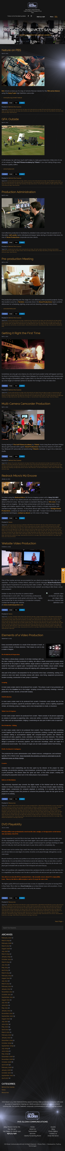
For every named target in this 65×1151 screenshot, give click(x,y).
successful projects (21, 324)
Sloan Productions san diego (23, 396)
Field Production (25, 810)
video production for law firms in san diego (30, 535)
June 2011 (5, 1005)
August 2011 (6, 1000)
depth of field (27, 527)
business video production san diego (15, 180)
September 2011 (7, 997)
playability (30, 907)
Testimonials (32, 1131)
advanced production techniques (15, 524)
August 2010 (6, 1019)
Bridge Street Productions (51, 524)
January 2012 (6, 989)
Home (32, 1127)
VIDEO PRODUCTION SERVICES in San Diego (48, 535)
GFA (2, 182)
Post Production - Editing (47, 810)
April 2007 (5, 1078)
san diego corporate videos (55, 182)
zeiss (6, 536)
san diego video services (31, 183)
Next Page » (59, 921)
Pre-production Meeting (17, 258)
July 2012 (5, 981)
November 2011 (7, 992)
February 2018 (6, 943)
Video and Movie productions (32, 324)
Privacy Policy (42, 1144)
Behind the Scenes (14, 107)
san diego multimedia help (34, 466)
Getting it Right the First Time (21, 333)
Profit (45, 811)
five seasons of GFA (54, 463)
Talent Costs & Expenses (56, 814)
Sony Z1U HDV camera (37, 533)
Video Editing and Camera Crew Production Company (42, 625)
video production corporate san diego (12, 535)
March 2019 (5, 940)
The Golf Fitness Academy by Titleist (45, 183)
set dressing (13, 324)
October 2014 (6, 959)
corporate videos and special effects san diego (11, 527)
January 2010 (6, 1038)
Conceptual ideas (27, 807)
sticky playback (47, 912)
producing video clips (15, 621)
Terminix (21, 302)
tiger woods (56, 183)
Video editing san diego (7, 185)
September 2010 (7, 1016)
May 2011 (5, 1008)
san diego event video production (19, 323)
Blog (53, 1129)
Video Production (13, 112)
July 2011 (5, 1002)
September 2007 (7, 1075)
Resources (12, 803)
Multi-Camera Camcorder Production (26, 403)
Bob (3, 91)
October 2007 (6, 1073)
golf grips (19, 182)
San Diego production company (39, 395)
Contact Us (63, 575)
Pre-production (5, 322)
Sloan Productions (32, 5)
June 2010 (5, 1024)
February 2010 (6, 1035)
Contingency (34, 807)
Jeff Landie (13, 235)
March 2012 (5, 984)
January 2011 (6, 1011)
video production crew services (48, 913)
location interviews (43, 249)
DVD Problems (10, 907)
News (10, 522)
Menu (51, 16)
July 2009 (5, 1048)
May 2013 (5, 967)
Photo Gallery (53, 1131)
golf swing (23, 182)
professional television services (49, 394)
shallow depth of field (16, 533)
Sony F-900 (12, 93)
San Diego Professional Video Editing (41, 910)
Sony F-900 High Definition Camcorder (52, 111)
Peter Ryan (21, 529)
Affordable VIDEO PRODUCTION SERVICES (31, 524)
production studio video (24, 394)
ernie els (30, 180)
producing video (56, 619)
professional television (14, 909)
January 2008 (6, 1070)
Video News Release (54, 396)
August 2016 (6, 948)
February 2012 (6, 986)
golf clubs (14, 182)
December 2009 (7, 1040)
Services (32, 1133)
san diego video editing (43, 250)
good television (29, 182)
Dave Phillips (32, 463)
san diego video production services (35, 111)
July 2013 (5, 965)
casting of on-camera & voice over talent (14, 807)
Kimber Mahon (49, 619)
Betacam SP (10, 463)
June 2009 (5, 1051)
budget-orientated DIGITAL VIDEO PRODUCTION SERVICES (49, 616)
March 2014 (5, 962)
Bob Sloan (43, 524)
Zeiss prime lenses (11, 536)
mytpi (34, 182)
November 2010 (7, 1013)
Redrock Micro (20, 497)
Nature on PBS (11, 50)
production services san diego (42, 182)
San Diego (10, 530)
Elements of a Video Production (22, 635)
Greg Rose (20, 464)
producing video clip (6, 621)
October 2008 (6, 1062)
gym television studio (28, 464)
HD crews (52, 502)
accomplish (10, 616)
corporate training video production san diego (17, 109)
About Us (32, 1129)
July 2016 (5, 951)
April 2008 (5, 1065)
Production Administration (19, 192)
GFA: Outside (10, 119)
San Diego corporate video (10, 111)
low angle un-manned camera (52, 392)
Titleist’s (35, 449)
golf (11, 182)
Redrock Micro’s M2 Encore (19, 475)
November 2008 (7, 1059)
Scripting (44, 814)
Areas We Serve (53, 1136)
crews (23, 527)
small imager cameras (26, 533)
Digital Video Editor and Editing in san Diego (40, 527)
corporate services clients (13, 249)
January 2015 (6, 957)
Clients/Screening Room (32, 1136)
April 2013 (5, 970)
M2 (18, 529)
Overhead (40, 810)
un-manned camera (34, 396)
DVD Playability (12, 824)
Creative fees (20, 808)
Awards (53, 1127)
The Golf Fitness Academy (22, 444)
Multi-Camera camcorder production (41, 464)
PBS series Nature (53, 91)
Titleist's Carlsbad (55, 467)
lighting (59, 320)
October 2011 (6, 994)
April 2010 (5, 1029)
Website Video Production (19, 543)
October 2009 (6, 1043)
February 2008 (6, 1067)
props (46, 322)
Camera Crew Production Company (25, 618)
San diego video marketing (21, 111)
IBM (16, 529)
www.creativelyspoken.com (13, 605)
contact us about (24, 513)
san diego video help (43, 323)
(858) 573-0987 (41, 16)
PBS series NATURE (46, 109)
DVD (5, 907)
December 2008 (7, 1056)
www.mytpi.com (8, 169)
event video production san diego (34, 109)
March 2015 (5, 954)
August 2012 (6, 978)
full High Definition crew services (54, 180)
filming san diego (42, 392)
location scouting (33, 810)
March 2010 (5, 1032)
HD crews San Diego (10, 529)
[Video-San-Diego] (21, 493)
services (26, 467)
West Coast (11, 628)
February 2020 (6, 938)
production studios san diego (39, 322)
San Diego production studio (32, 323)
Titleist (60, 183)
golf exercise (15, 464)
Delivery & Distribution (28, 808)
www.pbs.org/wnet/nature (12, 97)
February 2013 (6, 975)
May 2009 (5, 1054)
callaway (26, 180)
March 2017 (5, 946)
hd (5, 529)
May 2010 (5, 1027)
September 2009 (7, 1046)
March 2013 (5, 973)
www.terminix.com (9, 308)
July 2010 (5, 1021)
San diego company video (20, 250)
